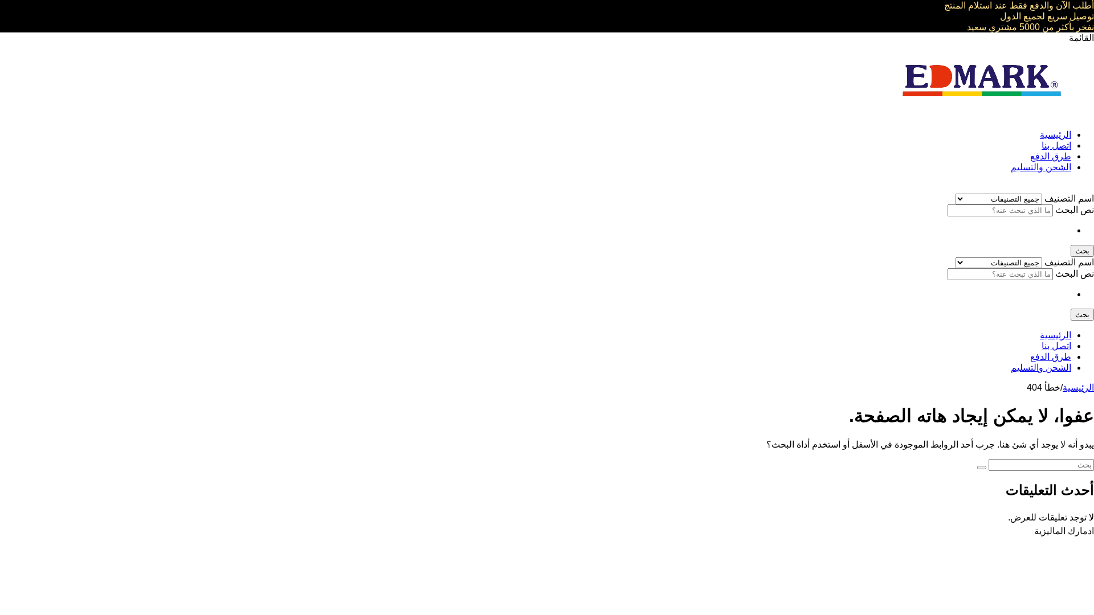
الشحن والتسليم (1041, 167)
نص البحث (1073, 210)
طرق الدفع (1050, 156)
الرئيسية (1055, 135)
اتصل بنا (1056, 145)
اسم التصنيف (1068, 198)
